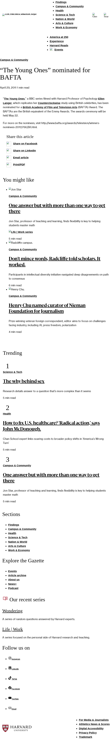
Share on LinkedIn (24, 150)
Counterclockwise (49, 103)
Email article (21, 157)
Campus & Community (14, 59)
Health (7, 413)
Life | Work (12, 629)
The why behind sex (23, 381)
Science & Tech (12, 372)
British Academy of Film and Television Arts (50, 107)
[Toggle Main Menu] (95, 14)
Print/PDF (19, 164)
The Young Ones (14, 98)
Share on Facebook (25, 143)
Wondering (12, 610)
